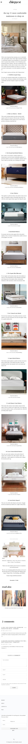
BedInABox (19, 267)
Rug (16, 560)
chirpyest (15, 18)
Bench (19, 560)
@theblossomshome (17, 575)
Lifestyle (15, 9)
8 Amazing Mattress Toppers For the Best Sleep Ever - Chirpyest (13, 641)
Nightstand (9, 560)
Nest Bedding (19, 352)
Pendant (23, 560)
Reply (25, 627)
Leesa (19, 397)
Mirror (9, 562)
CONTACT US (4, 706)
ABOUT (2, 703)
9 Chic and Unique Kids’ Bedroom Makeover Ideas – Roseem (12, 628)
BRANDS (3, 700)
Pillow (12, 562)
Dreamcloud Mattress (18, 187)
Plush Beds (19, 307)
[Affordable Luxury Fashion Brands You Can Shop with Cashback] (14, 598)
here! (17, 567)
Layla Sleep (19, 445)
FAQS (2, 709)
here (23, 72)
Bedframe (4, 560)
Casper (18, 225)
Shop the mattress (14, 106)
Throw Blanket (17, 562)
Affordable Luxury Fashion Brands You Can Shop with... (14, 608)
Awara (19, 494)
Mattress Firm (19, 533)
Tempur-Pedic (19, 108)
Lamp (14, 560)
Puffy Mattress (19, 147)
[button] (14, 739)
